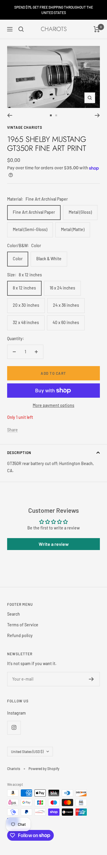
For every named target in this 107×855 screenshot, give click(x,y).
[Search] (21, 29)
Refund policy (20, 635)
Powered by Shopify (44, 768)
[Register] (91, 679)
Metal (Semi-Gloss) (30, 229)
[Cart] (97, 29)
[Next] (97, 115)
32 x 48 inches (26, 322)
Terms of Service (22, 624)
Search (13, 614)
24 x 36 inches (66, 305)
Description (19, 452)
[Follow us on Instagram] (14, 727)
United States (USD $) (27, 751)
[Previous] (9, 115)
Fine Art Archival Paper (34, 212)
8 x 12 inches (24, 287)
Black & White (49, 258)
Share (12, 429)
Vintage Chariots (24, 127)
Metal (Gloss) (80, 212)
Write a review (54, 544)
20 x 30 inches (26, 305)
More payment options (53, 405)
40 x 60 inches (66, 322)
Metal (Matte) (72, 229)
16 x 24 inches (62, 287)
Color (18, 258)
